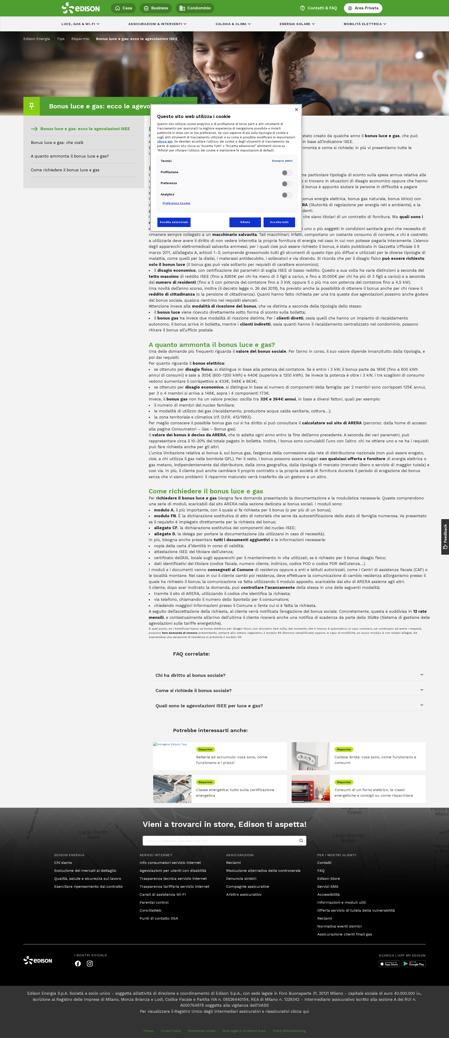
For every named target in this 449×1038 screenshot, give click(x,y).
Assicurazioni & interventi (155, 24)
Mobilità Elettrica (363, 24)
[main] (224, 519)
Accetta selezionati (174, 222)
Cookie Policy (171, 1031)
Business (159, 8)
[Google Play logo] (414, 963)
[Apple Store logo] (389, 963)
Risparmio (80, 39)
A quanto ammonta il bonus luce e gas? (70, 156)
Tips (61, 39)
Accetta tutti (279, 222)
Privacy (148, 1031)
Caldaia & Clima (231, 24)
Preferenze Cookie (201, 1031)
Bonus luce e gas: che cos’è (57, 142)
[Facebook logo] (77, 963)
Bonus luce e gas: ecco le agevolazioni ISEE (85, 128)
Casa (127, 8)
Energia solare (295, 24)
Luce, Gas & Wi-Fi (78, 24)
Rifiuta (245, 222)
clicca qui (300, 1011)
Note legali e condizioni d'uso (244, 1031)
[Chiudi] (296, 109)
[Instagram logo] (89, 963)
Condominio (199, 8)
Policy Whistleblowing (289, 1031)
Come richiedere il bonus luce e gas (65, 170)
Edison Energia (36, 39)
